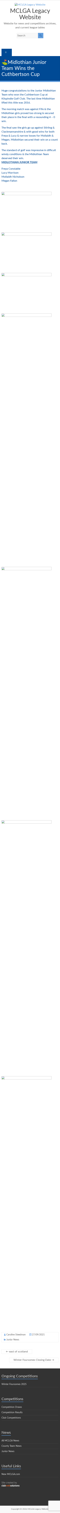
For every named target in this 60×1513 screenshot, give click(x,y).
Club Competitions (11, 1418)
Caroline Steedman (16, 1335)
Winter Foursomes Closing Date (34, 1360)
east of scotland (17, 1351)
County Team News (12, 1446)
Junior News (12, 1340)
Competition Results (12, 1412)
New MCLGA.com (11, 1474)
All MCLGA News (10, 1441)
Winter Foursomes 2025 (14, 1384)
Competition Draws (12, 1407)
